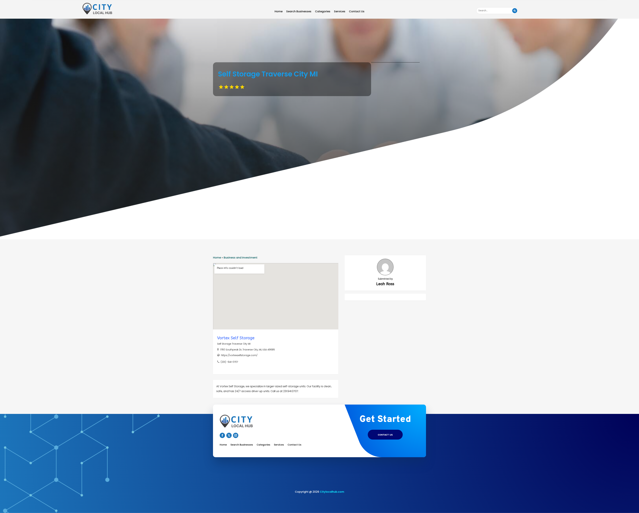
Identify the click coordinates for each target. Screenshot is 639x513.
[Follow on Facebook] (222, 435)
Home (279, 11)
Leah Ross (385, 284)
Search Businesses (298, 11)
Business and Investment (240, 257)
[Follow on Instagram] (235, 435)
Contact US (385, 435)
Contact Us (356, 11)
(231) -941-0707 (229, 362)
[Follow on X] (229, 435)
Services (339, 11)
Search (514, 10)
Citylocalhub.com (332, 492)
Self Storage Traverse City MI (233, 343)
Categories (322, 11)
